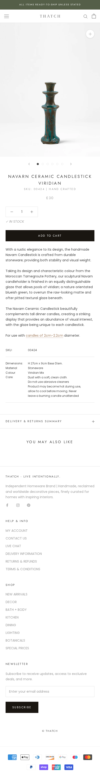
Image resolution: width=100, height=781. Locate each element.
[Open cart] (94, 16)
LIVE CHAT (13, 546)
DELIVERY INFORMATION (24, 553)
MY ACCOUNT (17, 530)
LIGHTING (13, 632)
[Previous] (29, 164)
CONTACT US (16, 538)
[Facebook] (7, 505)
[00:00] (50, 89)
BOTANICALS (15, 640)
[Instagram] (18, 505)
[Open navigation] (6, 16)
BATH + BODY (16, 609)
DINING (11, 625)
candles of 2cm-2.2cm (44, 335)
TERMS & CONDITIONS (23, 569)
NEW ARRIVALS (16, 594)
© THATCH (50, 731)
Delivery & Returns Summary (34, 421)
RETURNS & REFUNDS (21, 561)
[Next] (71, 164)
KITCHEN (12, 617)
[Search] (85, 16)
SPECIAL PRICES (17, 648)
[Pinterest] (28, 505)
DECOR (11, 602)
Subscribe (22, 707)
